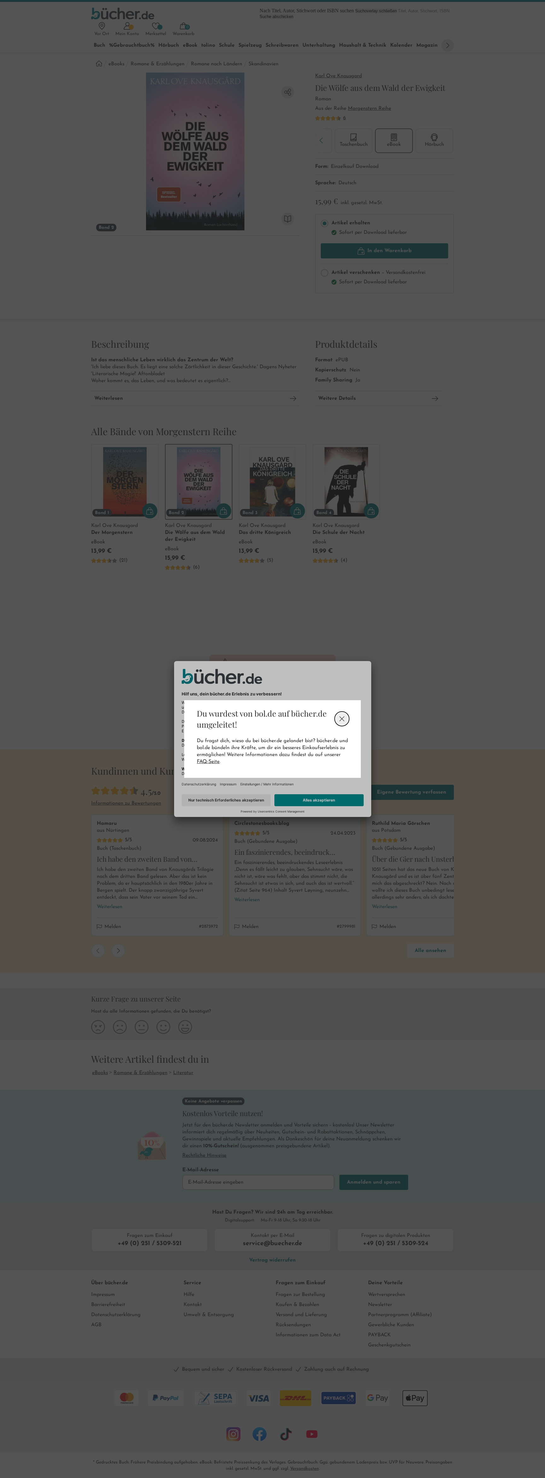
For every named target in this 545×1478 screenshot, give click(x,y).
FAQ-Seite (208, 761)
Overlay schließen (342, 718)
